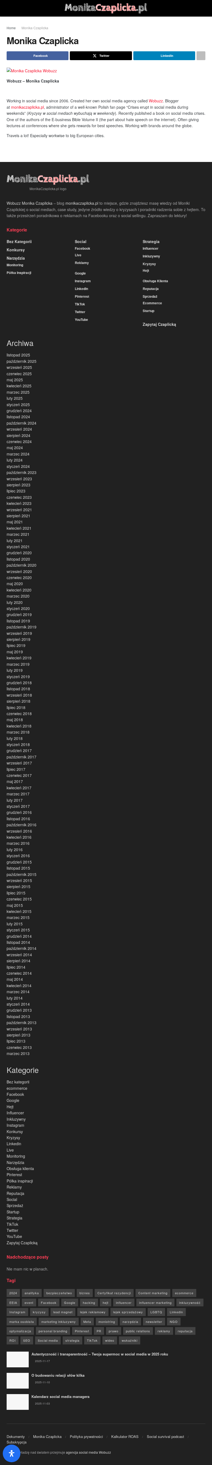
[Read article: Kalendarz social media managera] (18, 1402)
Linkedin (81, 288)
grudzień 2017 (19, 750)
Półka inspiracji (19, 272)
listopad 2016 (18, 818)
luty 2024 (15, 460)
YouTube (81, 319)
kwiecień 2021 (19, 528)
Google (80, 273)
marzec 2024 (18, 454)
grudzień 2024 (19, 410)
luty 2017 (15, 800)
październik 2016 (21, 824)
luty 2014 (15, 998)
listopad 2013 (18, 1016)
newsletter (154, 1321)
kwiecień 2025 (19, 385)
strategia (72, 1340)
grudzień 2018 (19, 682)
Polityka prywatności (86, 1436)
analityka (32, 1293)
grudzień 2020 (19, 552)
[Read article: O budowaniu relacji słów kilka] (18, 1381)
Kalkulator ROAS (125, 1436)
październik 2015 (21, 874)
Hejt (146, 270)
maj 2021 (15, 521)
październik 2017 (21, 757)
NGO (174, 1321)
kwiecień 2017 (19, 787)
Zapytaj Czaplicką (159, 324)
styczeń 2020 (18, 608)
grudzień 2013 (19, 1010)
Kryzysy (149, 263)
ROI (12, 1340)
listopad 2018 (18, 688)
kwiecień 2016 (19, 837)
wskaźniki (129, 1340)
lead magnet (63, 1312)
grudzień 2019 (19, 614)
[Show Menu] (9, 8)
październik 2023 (21, 472)
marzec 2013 (18, 1053)
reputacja (185, 1331)
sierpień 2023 (18, 485)
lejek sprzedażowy (128, 1312)
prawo (113, 1331)
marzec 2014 (18, 991)
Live (78, 254)
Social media (48, 1340)
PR (99, 1331)
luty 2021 (15, 540)
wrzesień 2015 (19, 880)
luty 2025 (15, 398)
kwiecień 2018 (19, 726)
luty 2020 (15, 602)
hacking (89, 1302)
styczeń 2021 (18, 546)
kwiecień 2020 (19, 590)
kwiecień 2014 (19, 985)
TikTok (80, 304)
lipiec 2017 (16, 769)
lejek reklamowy (93, 1312)
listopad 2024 (18, 416)
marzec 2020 (18, 596)
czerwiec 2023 (19, 497)
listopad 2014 (18, 942)
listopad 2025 (18, 355)
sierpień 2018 (18, 701)
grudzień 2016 (19, 812)
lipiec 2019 (16, 645)
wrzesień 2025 (19, 367)
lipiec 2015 (16, 893)
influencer (124, 1302)
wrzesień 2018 (19, 695)
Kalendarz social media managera (60, 1396)
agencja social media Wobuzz (88, 1452)
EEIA (13, 1302)
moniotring (107, 1321)
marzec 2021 (18, 534)
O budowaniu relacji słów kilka (57, 1375)
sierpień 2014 (18, 960)
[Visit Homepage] (106, 8)
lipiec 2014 (16, 967)
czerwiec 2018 (19, 713)
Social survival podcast (165, 1436)
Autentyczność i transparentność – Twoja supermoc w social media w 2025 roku (99, 1354)
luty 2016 (15, 849)
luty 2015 (15, 923)
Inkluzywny (151, 256)
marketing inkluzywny (58, 1321)
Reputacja (151, 288)
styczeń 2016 (18, 855)
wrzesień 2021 (19, 509)
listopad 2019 (18, 621)
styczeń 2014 (18, 1004)
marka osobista (21, 1321)
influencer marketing (155, 1302)
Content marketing (153, 1293)
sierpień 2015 (18, 886)
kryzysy (39, 1312)
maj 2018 (15, 719)
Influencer (150, 248)
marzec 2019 (18, 664)
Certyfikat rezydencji (114, 1293)
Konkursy (16, 249)
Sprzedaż (150, 296)
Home (11, 27)
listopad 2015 (18, 868)
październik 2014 (21, 948)
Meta (87, 1321)
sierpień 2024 (18, 435)
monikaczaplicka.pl (27, 107)
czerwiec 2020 (19, 577)
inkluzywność (190, 1302)
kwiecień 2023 (19, 503)
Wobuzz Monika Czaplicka (29, 203)
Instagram (83, 280)
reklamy (164, 1331)
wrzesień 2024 (19, 429)
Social (80, 241)
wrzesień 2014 (19, 954)
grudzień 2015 (19, 862)
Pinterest (82, 296)
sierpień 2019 (18, 639)
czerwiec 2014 (19, 973)
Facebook (82, 248)
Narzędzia (16, 258)
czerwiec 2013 (19, 1047)
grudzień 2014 (19, 936)
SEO (26, 1340)
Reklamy (82, 262)
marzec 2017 (18, 794)
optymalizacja (20, 1331)
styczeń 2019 (18, 676)
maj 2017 (15, 781)
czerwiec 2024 (19, 441)
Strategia (151, 241)
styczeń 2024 (18, 466)
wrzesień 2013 (19, 1029)
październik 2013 (21, 1022)
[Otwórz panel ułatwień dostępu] (11, 1453)
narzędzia (130, 1321)
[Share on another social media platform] (201, 55)
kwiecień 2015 (19, 911)
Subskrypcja (16, 1442)
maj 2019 (15, 651)
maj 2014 (15, 979)
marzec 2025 (18, 392)
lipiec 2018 (16, 707)
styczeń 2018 (18, 744)
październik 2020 (21, 565)
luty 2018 (15, 738)
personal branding (53, 1331)
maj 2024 (15, 447)
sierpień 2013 (18, 1035)
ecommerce (152, 302)
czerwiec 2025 (19, 373)
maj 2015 (15, 905)
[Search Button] (203, 8)
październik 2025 (21, 361)
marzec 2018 (18, 732)
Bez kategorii (19, 241)
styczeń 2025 (18, 404)
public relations (138, 1331)
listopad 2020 (18, 559)
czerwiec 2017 (19, 775)
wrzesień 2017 (19, 763)
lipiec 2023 (16, 491)
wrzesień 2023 (19, 478)
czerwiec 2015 (19, 899)
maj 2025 (15, 379)
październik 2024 (21, 423)
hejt (105, 1302)
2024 (13, 1293)
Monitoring (15, 264)
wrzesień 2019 (19, 633)
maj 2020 (15, 583)
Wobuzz (156, 100)
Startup (148, 310)
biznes (85, 1293)
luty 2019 (15, 670)
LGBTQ (156, 1312)
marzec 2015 (18, 917)
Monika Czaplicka (35, 27)
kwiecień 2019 (19, 657)
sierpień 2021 (18, 515)
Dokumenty (16, 1436)
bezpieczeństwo (59, 1293)
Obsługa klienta (155, 280)
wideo (109, 1340)
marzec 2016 (18, 843)
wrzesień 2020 (19, 571)
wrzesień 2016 (19, 831)
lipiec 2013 (16, 1041)
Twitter (80, 311)
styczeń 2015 (18, 930)
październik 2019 (21, 627)
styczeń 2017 (18, 806)
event (29, 1302)
